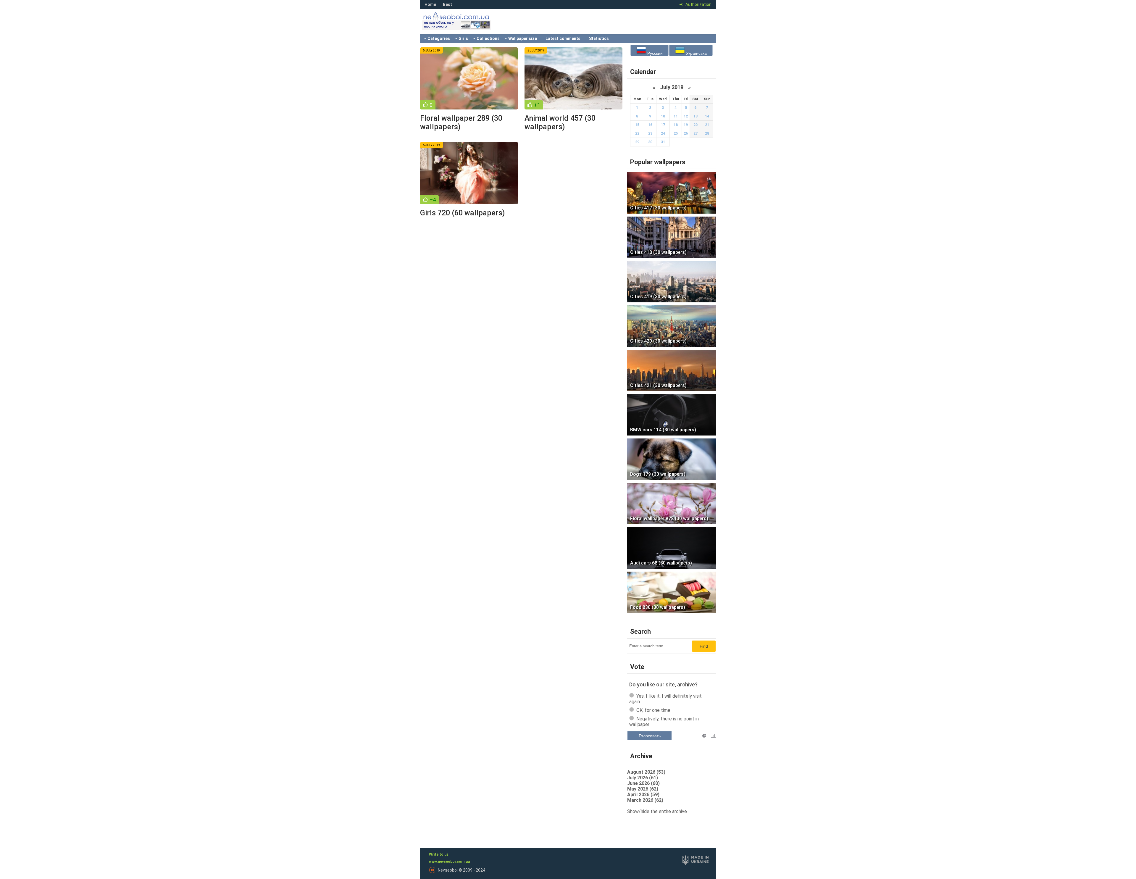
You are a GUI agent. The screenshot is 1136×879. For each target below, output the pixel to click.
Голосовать (650, 735)
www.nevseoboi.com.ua (449, 861)
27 (695, 133)
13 (695, 116)
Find (704, 646)
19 (686, 125)
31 (663, 142)
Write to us (438, 854)
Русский (654, 53)
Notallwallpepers (464, 25)
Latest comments (563, 38)
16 (650, 125)
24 (663, 133)
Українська (696, 53)
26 (686, 133)
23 (650, 133)
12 (686, 116)
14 (707, 116)
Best (447, 4)
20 (695, 125)
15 (637, 125)
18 (676, 125)
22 (637, 133)
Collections (488, 38)
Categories (438, 38)
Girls (463, 38)
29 (637, 142)
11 (676, 116)
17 (663, 125)
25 (676, 133)
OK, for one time (653, 710)
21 (707, 125)
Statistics (599, 38)
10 (663, 116)
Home (430, 4)
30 (650, 142)
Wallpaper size (522, 38)
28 (707, 133)
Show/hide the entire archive (657, 811)
